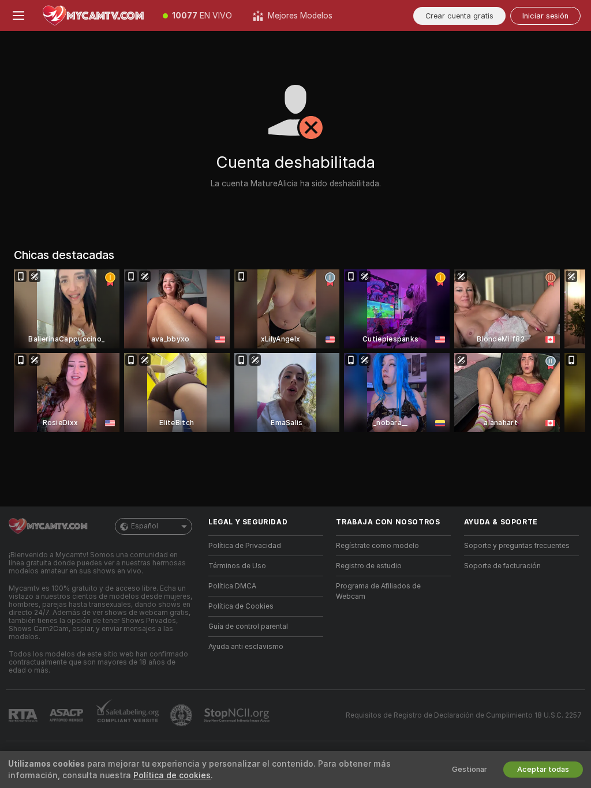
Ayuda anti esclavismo (245, 647)
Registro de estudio (369, 566)
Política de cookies (172, 775)
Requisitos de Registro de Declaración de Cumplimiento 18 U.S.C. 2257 (464, 715)
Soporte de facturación (502, 566)
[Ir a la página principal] (94, 15)
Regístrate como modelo (377, 546)
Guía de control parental (248, 626)
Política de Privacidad (244, 546)
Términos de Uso (237, 566)
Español (144, 526)
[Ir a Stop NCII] (238, 715)
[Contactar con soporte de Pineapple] (182, 715)
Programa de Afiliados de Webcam (378, 591)
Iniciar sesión (545, 16)
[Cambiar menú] (18, 15)
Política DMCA (232, 586)
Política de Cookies (241, 606)
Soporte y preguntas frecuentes (517, 546)
